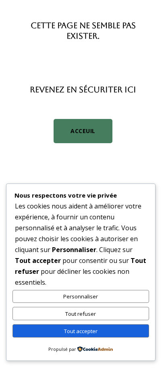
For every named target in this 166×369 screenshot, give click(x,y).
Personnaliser (80, 296)
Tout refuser (80, 313)
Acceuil (83, 131)
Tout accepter (81, 331)
